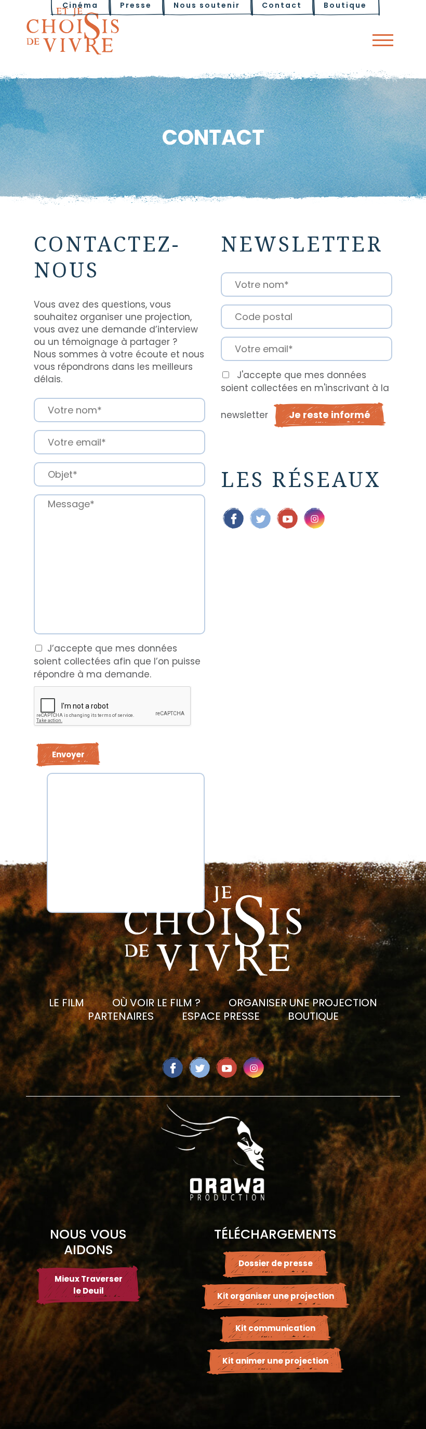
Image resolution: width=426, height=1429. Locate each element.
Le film (66, 1002)
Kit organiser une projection (275, 1296)
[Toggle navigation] (383, 40)
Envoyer (68, 754)
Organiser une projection (303, 1002)
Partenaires (121, 1016)
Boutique (313, 1016)
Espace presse (221, 1016)
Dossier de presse (275, 1263)
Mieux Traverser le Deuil (89, 1284)
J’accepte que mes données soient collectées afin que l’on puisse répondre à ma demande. (117, 661)
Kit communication (275, 1328)
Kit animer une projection (275, 1360)
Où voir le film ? (156, 1002)
